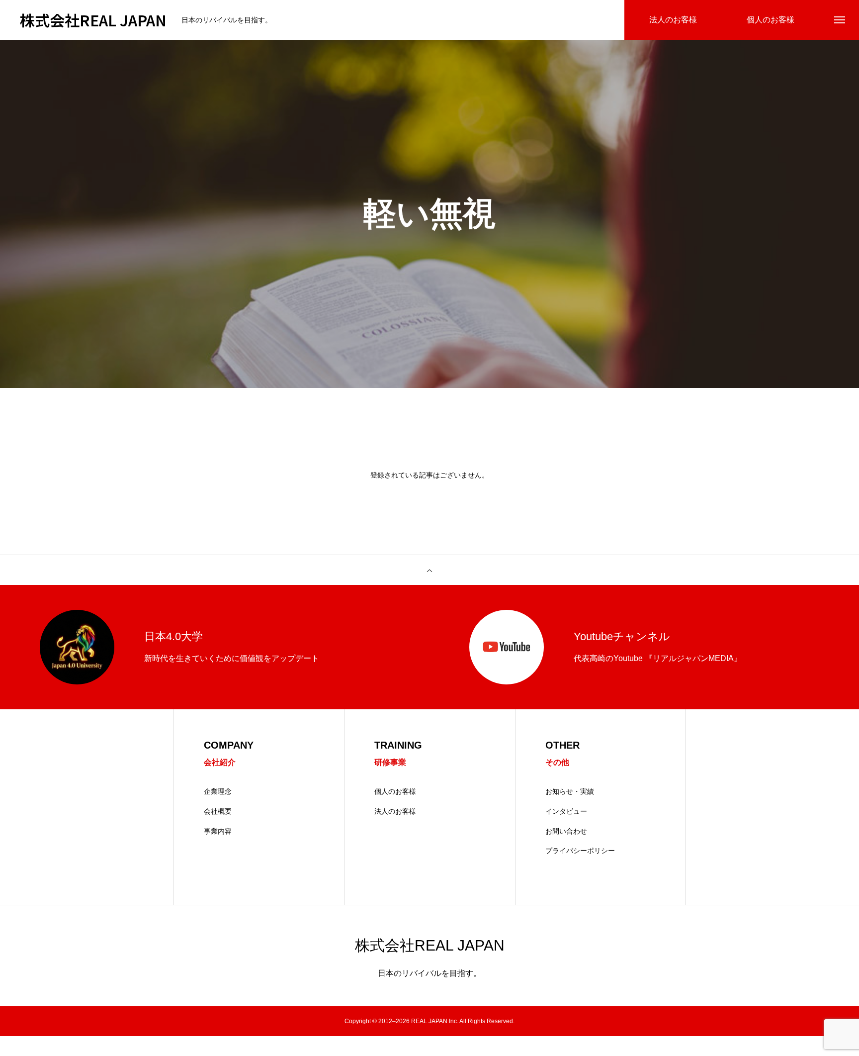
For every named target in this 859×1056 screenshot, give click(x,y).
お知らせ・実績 (569, 791)
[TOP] (429, 570)
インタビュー (566, 811)
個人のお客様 (395, 791)
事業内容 (218, 831)
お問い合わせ (566, 831)
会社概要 (218, 811)
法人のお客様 (395, 811)
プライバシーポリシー (580, 851)
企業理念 (218, 791)
